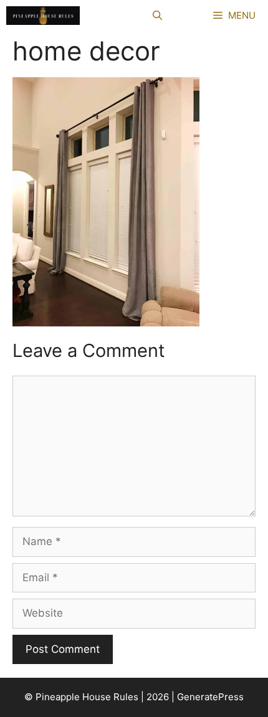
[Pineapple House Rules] (43, 15)
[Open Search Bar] (157, 15)
